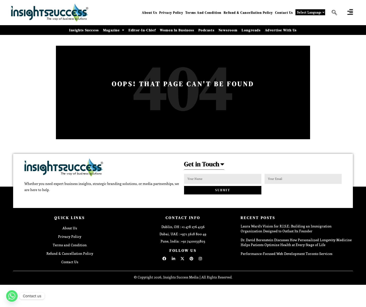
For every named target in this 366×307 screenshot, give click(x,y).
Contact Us (284, 12)
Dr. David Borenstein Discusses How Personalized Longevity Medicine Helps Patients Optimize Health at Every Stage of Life (296, 242)
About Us (149, 12)
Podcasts (206, 30)
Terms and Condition (203, 12)
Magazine (111, 30)
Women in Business (177, 30)
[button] (333, 12)
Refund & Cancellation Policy (248, 12)
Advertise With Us (281, 30)
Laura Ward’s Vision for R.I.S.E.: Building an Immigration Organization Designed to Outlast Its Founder (286, 228)
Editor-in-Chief (142, 30)
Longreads (251, 30)
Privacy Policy (171, 12)
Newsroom (228, 30)
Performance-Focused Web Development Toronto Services (286, 253)
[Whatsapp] (12, 296)
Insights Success (84, 30)
